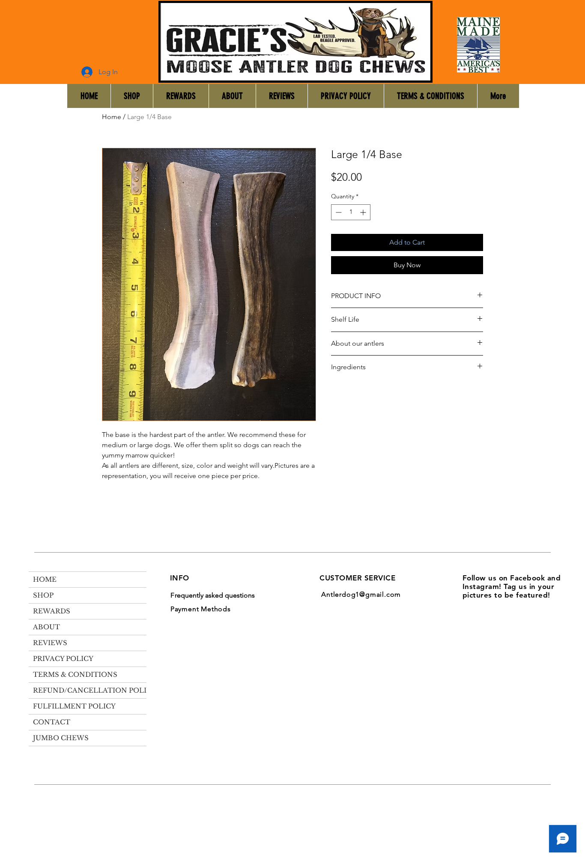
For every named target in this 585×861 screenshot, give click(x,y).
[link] (560, 101)
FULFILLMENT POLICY (74, 706)
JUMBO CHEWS (61, 738)
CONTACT (51, 722)
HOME (45, 579)
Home (111, 117)
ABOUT (46, 627)
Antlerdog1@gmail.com (361, 594)
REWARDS (51, 611)
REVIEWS (50, 643)
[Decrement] (337, 212)
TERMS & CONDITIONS (75, 674)
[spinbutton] (350, 212)
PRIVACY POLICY (63, 659)
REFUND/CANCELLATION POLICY (94, 690)
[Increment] (363, 212)
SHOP (43, 595)
